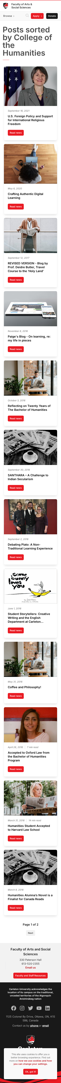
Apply (36, 16)
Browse (7, 15)
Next (30, 933)
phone (34, 1025)
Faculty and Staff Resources (30, 975)
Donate (52, 16)
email (45, 1025)
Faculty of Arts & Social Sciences (21, 6)
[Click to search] (27, 16)
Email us (30, 967)
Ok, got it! (30, 1071)
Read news (17, 133)
